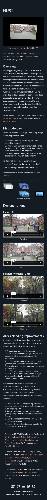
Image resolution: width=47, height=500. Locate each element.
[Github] (18, 486)
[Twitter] (28, 486)
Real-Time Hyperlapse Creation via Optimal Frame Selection (22, 440)
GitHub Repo (14, 53)
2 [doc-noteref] (16, 167)
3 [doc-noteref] (37, 167)
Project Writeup (28, 53)
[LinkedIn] (23, 486)
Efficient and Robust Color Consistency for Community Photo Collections (24, 457)
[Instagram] (33, 486)
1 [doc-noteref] (39, 163)
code (26, 494)
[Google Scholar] (13, 486)
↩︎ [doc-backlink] (19, 446)
